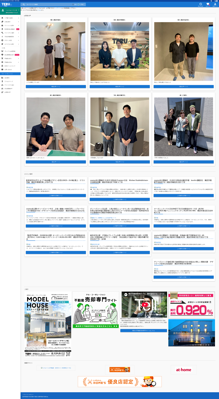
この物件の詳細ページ (56, 195)
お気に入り (208, 4)
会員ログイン (215, 4)
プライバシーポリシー (28, 394)
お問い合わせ (6, 69)
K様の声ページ (55, 86)
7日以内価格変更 (7, 36)
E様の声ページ (183, 86)
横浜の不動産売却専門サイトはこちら (143, 330)
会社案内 (5, 78)
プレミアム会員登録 (8, 51)
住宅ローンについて (10, 66)
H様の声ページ (119, 86)
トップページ (58, 8)
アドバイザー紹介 (7, 85)
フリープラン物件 (7, 33)
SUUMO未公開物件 (8, 29)
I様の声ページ (56, 162)
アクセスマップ (7, 81)
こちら (39, 10)
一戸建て (82, 4)
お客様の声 (6, 92)
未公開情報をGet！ (10, 55)
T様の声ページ (119, 162)
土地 (75, 4)
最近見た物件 (200, 4)
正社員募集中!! (6, 88)
